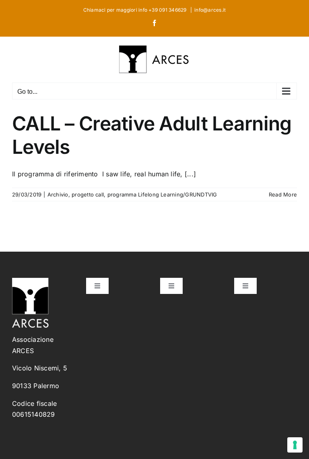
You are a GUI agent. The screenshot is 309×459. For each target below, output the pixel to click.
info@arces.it (210, 10)
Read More (283, 194)
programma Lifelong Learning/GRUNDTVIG (162, 194)
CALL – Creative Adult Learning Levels (151, 135)
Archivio (57, 194)
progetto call (88, 194)
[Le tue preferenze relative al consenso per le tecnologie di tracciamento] (295, 445)
